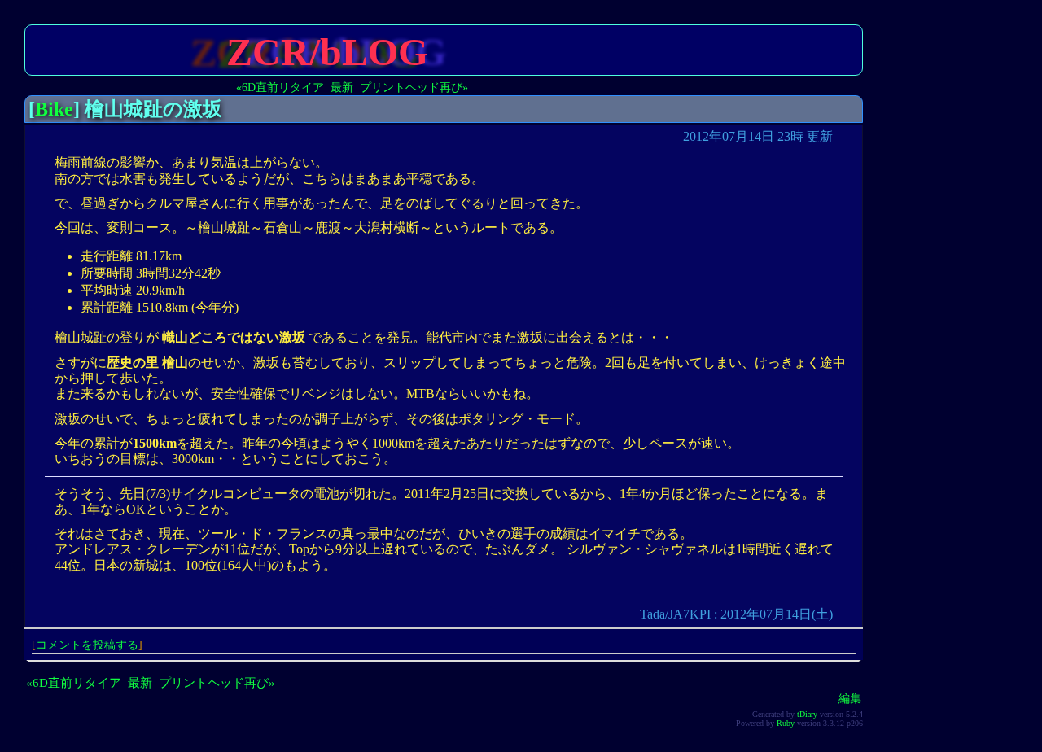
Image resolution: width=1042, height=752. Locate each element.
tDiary (807, 714)
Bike (54, 109)
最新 (342, 87)
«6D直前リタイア (280, 87)
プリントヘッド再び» (414, 87)
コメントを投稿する (87, 644)
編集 (849, 698)
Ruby (786, 723)
